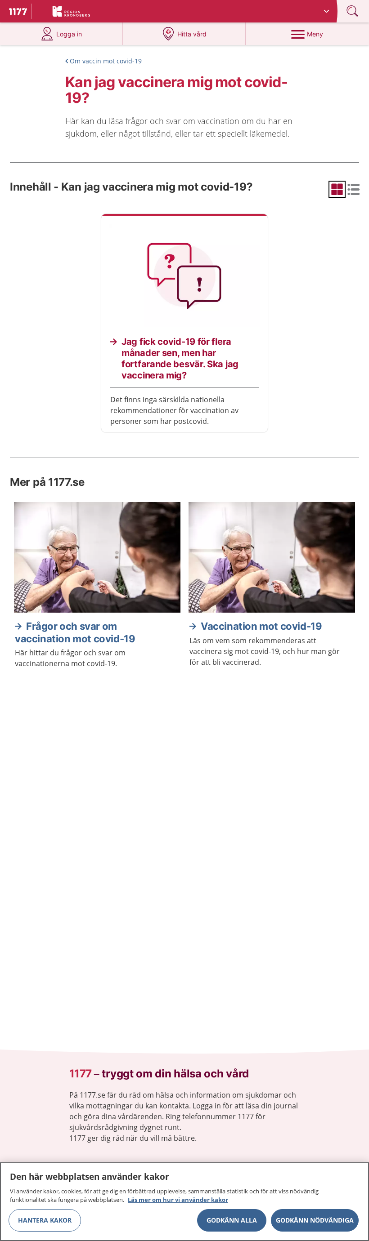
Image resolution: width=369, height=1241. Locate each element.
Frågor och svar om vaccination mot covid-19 (75, 632)
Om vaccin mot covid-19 (106, 61)
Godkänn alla (232, 1220)
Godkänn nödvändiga (315, 1220)
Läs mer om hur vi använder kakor (178, 1200)
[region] (184, 1201)
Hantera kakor (45, 1220)
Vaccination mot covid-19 (261, 626)
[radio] (337, 189)
